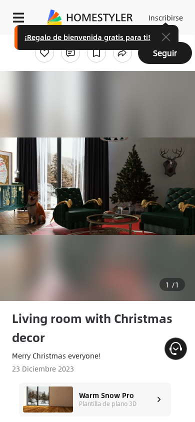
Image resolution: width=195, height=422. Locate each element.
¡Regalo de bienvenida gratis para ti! (87, 37)
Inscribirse (165, 17)
